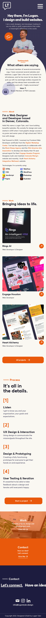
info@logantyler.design (23, 605)
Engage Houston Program (30, 153)
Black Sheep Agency (13, 148)
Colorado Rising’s (31, 156)
